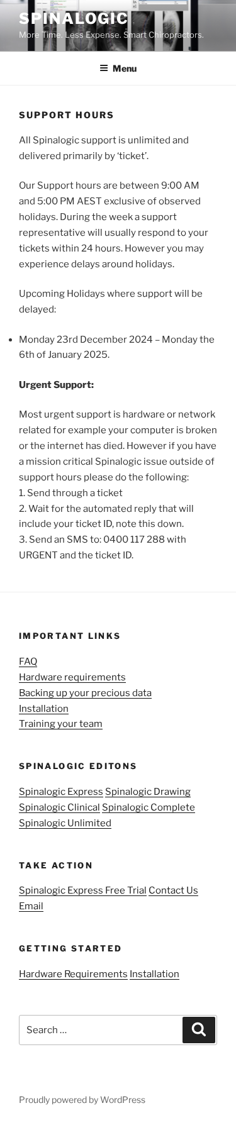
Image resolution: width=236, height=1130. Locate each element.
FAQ (28, 661)
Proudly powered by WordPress (82, 1099)
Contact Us (173, 890)
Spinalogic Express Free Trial (83, 890)
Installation (44, 708)
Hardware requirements (72, 677)
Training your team (61, 723)
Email (31, 906)
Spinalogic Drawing (148, 791)
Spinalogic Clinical (59, 807)
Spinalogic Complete (148, 807)
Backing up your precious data (85, 693)
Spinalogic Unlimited (65, 823)
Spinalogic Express (61, 791)
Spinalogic (74, 18)
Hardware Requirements (73, 974)
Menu (125, 68)
